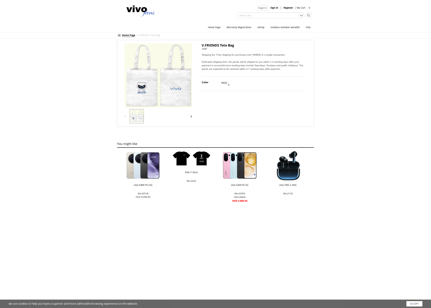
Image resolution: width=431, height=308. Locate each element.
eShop (260, 27)
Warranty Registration (239, 27)
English (262, 7)
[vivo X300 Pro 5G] (143, 165)
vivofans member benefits (285, 27)
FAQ (308, 27)
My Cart (300, 7)
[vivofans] (140, 10)
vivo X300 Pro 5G (143, 185)
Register (288, 7)
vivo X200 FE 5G (239, 185)
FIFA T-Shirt (191, 172)
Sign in (274, 7)
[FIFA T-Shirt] (191, 159)
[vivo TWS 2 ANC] (288, 165)
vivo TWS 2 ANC (288, 185)
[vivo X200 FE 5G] (239, 165)
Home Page (214, 27)
